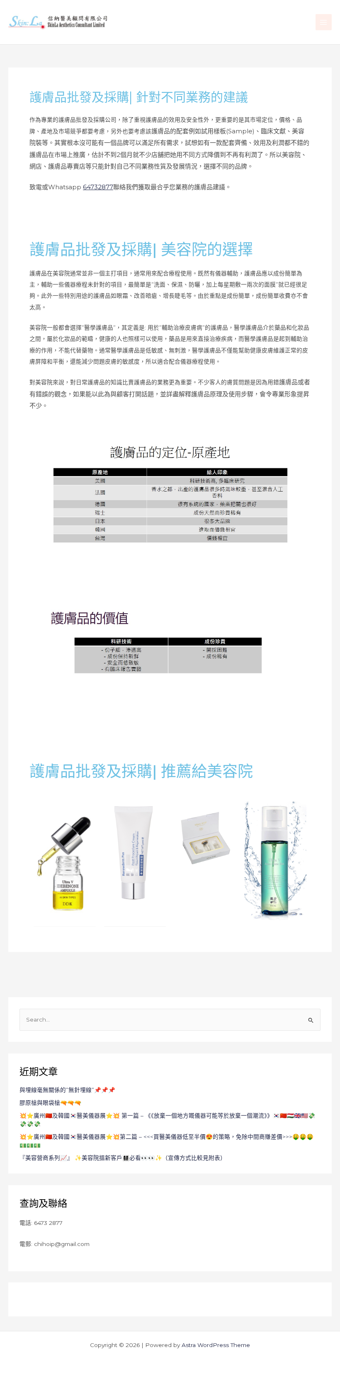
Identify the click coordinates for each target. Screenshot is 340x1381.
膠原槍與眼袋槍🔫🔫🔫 (50, 1102)
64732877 (98, 187)
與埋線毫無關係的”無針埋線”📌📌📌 (67, 1090)
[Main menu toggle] (324, 22)
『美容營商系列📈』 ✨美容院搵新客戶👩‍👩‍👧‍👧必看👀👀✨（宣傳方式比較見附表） (122, 1157)
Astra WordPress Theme (216, 1345)
